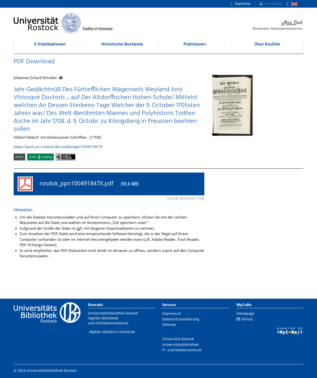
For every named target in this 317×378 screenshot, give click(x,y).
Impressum (171, 313)
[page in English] (291, 3)
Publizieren (195, 44)
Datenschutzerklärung (180, 319)
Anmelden (272, 3)
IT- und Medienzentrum (182, 350)
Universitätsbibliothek (180, 344)
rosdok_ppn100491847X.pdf (88, 183)
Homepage (245, 313)
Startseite (243, 3)
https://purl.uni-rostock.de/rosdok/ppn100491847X (58, 146)
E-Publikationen (50, 44)
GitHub (246, 319)
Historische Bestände (122, 44)
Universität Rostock (178, 338)
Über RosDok (267, 44)
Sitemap (169, 324)
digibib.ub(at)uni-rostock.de (112, 331)
